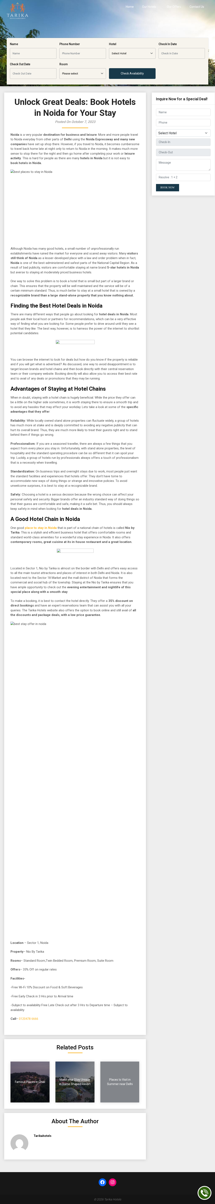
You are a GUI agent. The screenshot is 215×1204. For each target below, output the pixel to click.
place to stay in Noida (41, 528)
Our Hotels (149, 6)
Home (130, 6)
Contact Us (197, 6)
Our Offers (174, 6)
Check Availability (132, 73)
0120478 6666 (28, 1019)
